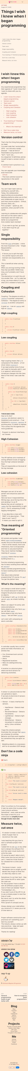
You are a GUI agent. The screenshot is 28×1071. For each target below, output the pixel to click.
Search (14, 1015)
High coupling (11, 111)
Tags (14, 1012)
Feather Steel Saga (14, 1028)
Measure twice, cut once (9, 60)
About (14, 1018)
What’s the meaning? (13, 127)
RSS (14, 1020)
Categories (14, 1013)
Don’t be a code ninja (8, 57)
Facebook (14, 1044)
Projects (14, 1017)
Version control (6, 43)
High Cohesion (11, 115)
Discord (14, 1041)
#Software (5, 983)
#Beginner (11, 983)
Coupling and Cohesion (9, 52)
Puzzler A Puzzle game (14, 1026)
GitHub (14, 1039)
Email (14, 1042)
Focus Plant (14, 1031)
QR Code (14, 1029)
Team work (5, 46)
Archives (14, 1010)
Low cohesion (11, 117)
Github (4, 175)
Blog (14, 1009)
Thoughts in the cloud (14, 1033)
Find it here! (6, 167)
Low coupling (11, 113)
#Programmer (17, 983)
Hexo (17, 1064)
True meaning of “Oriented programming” (14, 55)
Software (4, 5)
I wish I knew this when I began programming (11, 40)
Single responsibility (8, 49)
